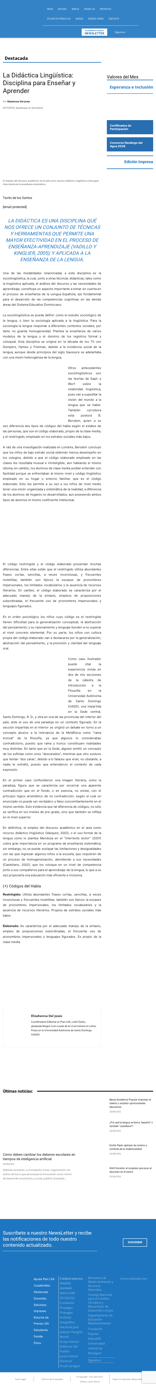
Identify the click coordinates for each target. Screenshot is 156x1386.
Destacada (16, 58)
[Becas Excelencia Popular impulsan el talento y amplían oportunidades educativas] (93, 1106)
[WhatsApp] (86, 102)
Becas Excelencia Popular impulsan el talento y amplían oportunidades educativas (130, 1103)
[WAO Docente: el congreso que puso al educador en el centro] (93, 1175)
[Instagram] (133, 31)
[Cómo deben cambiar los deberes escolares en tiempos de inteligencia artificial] (39, 1124)
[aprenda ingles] (130, 101)
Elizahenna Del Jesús (18, 101)
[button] (143, 15)
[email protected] (15, 207)
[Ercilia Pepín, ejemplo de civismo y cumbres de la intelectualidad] (93, 1152)
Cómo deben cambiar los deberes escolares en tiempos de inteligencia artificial (39, 1156)
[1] (130, 112)
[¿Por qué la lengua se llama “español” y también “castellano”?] (93, 1129)
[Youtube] (143, 31)
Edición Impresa (138, 161)
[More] (97, 102)
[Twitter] (139, 31)
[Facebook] (129, 31)
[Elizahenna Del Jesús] (17, 1027)
